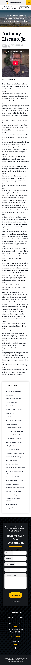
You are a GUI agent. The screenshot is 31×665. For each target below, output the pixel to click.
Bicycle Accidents (11, 406)
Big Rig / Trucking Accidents (14, 409)
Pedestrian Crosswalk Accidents (15, 467)
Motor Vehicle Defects (12, 460)
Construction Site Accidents (14, 420)
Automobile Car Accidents (13, 398)
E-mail (8, 570)
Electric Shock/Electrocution (14, 442)
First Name (9, 553)
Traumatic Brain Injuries (13, 491)
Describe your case (11, 575)
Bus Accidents (10, 417)
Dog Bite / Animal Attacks (13, 435)
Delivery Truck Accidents (13, 428)
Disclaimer (11, 659)
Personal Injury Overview (13, 391)
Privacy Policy (20, 659)
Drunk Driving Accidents (13, 438)
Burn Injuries (10, 413)
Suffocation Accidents (12, 484)
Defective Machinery (12, 424)
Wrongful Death (10, 508)
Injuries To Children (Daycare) (15, 457)
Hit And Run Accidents (12, 449)
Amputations (9, 395)
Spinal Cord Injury (11, 504)
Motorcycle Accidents (12, 464)
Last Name (9, 559)
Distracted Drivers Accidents (14, 431)
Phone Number (10, 564)
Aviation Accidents (11, 402)
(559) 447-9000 (9, 8)
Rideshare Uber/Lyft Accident (14, 477)
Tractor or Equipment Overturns (15, 488)
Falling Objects (10, 446)
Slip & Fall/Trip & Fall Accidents (15, 480)
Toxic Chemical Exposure (13, 495)
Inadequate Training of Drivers (15, 453)
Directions (15, 636)
